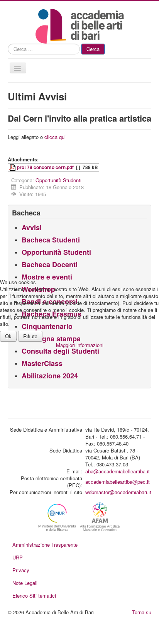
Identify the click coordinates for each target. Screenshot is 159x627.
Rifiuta (30, 336)
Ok (8, 336)
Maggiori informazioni (79, 345)
